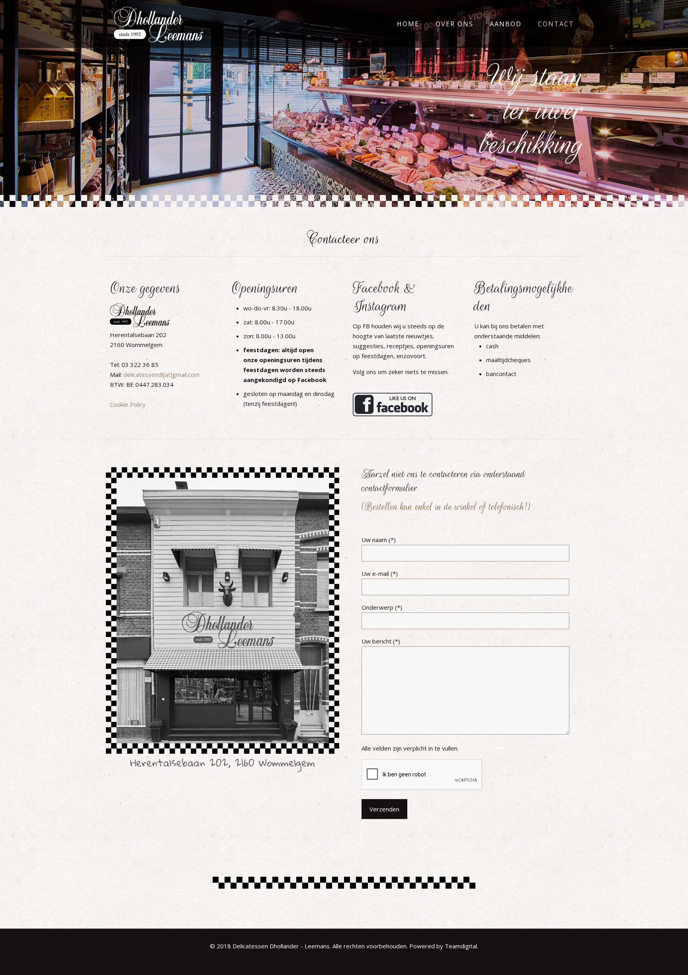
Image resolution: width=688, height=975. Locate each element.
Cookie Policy (128, 404)
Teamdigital (461, 946)
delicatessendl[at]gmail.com (161, 374)
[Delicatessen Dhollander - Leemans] (158, 24)
